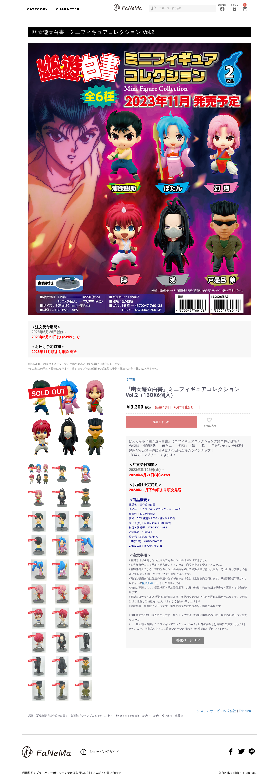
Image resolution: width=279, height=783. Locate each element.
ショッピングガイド (104, 752)
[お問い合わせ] (150, 583)
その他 (130, 379)
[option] (68, 417)
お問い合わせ (112, 772)
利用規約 (27, 772)
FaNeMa (245, 711)
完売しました (161, 422)
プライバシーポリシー (50, 772)
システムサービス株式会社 (216, 711)
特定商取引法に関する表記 (84, 772)
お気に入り (210, 425)
